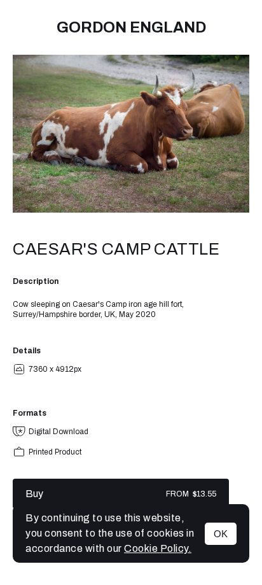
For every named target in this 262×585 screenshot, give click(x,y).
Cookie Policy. (157, 548)
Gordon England (131, 27)
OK (221, 533)
